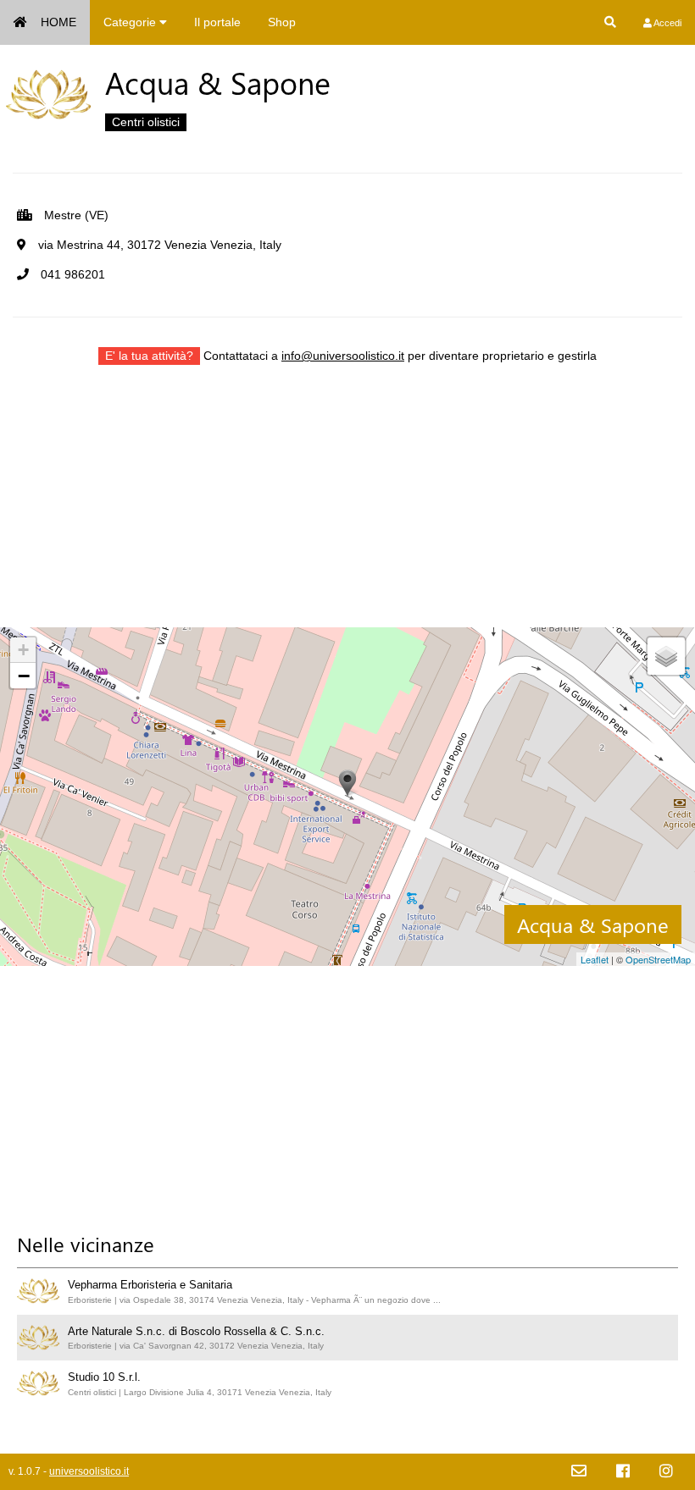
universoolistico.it (89, 1471)
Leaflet (595, 959)
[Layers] (666, 656)
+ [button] (23, 649)
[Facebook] (623, 1472)
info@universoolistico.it (342, 355)
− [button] (24, 675)
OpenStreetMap (658, 959)
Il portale (217, 22)
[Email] (579, 1472)
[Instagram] (666, 1472)
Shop (282, 22)
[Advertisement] (347, 508)
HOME (58, 22)
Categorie (131, 22)
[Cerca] (610, 22)
